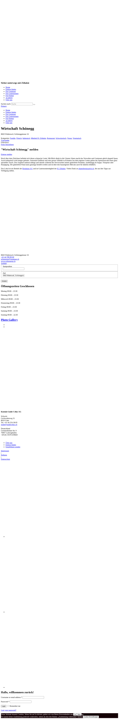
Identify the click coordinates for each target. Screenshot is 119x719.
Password (5, 702)
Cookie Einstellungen (91, 717)
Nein (79, 714)
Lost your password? (8, 710)
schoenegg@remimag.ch (10, 259)
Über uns (9, 100)
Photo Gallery (9, 319)
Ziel (4, 273)
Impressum (5, 451)
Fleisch (19, 138)
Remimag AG (27, 169)
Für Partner (10, 96)
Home (8, 87)
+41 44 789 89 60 (7, 257)
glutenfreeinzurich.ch (86, 169)
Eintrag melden (6, 154)
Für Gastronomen (12, 94)
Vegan (69, 138)
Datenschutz (5, 459)
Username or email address (11, 697)
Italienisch (26, 138)
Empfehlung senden (13, 447)
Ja (75, 714)
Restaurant (51, 138)
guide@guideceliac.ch (9, 425)
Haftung (4, 455)
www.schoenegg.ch (8, 261)
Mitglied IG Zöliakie (38, 138)
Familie (12, 138)
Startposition (7, 266)
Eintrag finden (11, 89)
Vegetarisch (77, 138)
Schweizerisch (61, 138)
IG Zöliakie (61, 169)
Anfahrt (4, 263)
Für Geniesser (11, 91)
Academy (9, 98)
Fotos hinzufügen (7, 145)
